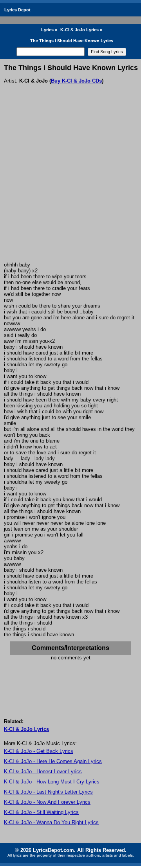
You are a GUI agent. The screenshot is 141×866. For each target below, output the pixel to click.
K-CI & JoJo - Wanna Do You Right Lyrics (51, 822)
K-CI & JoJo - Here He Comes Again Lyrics (53, 761)
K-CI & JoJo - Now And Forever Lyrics (47, 802)
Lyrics (47, 29)
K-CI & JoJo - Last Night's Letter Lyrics (48, 792)
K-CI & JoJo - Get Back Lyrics (38, 751)
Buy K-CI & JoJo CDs (76, 81)
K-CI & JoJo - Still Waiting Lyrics (41, 812)
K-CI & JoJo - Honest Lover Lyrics (43, 771)
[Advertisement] (70, 187)
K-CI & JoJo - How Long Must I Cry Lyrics (51, 782)
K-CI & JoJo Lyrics (79, 29)
